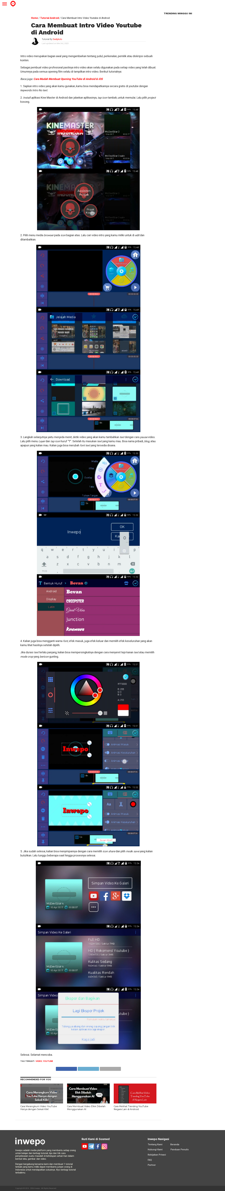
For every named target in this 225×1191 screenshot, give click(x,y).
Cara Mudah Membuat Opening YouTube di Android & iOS (68, 79)
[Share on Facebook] (66, 1068)
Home (34, 18)
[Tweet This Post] (88, 1068)
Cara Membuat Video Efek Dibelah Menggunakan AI (86, 1108)
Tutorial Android (49, 18)
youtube (48, 1061)
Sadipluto (57, 39)
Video (39, 1061)
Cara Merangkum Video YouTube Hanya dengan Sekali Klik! (38, 1108)
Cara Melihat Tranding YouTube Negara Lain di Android (131, 1108)
